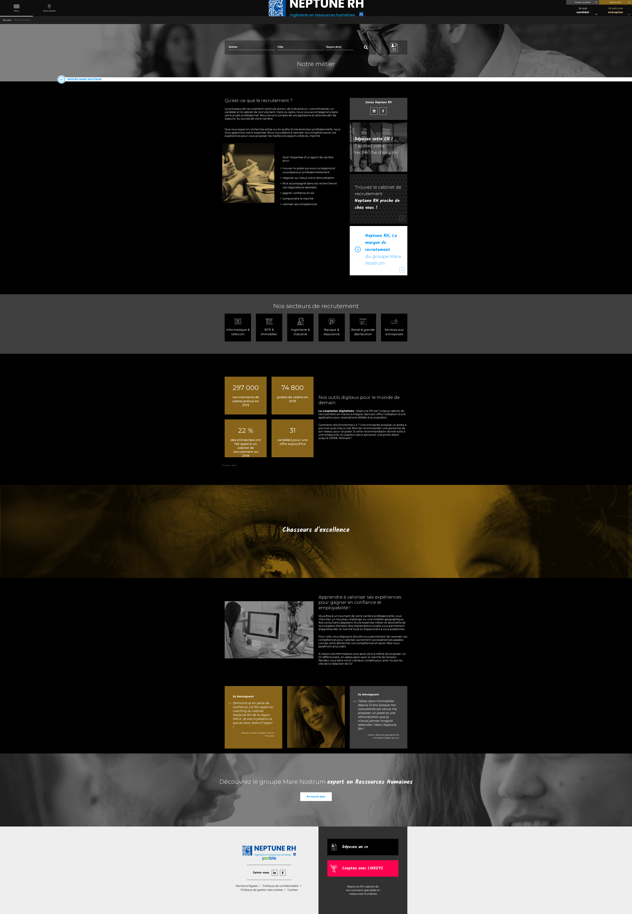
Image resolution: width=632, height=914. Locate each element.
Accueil (7, 20)
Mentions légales (247, 886)
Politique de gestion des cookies (262, 889)
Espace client (615, 2)
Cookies (293, 889)
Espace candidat (582, 2)
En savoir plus (316, 796)
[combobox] (300, 47)
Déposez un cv (355, 847)
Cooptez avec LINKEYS (362, 868)
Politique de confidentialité (281, 886)
